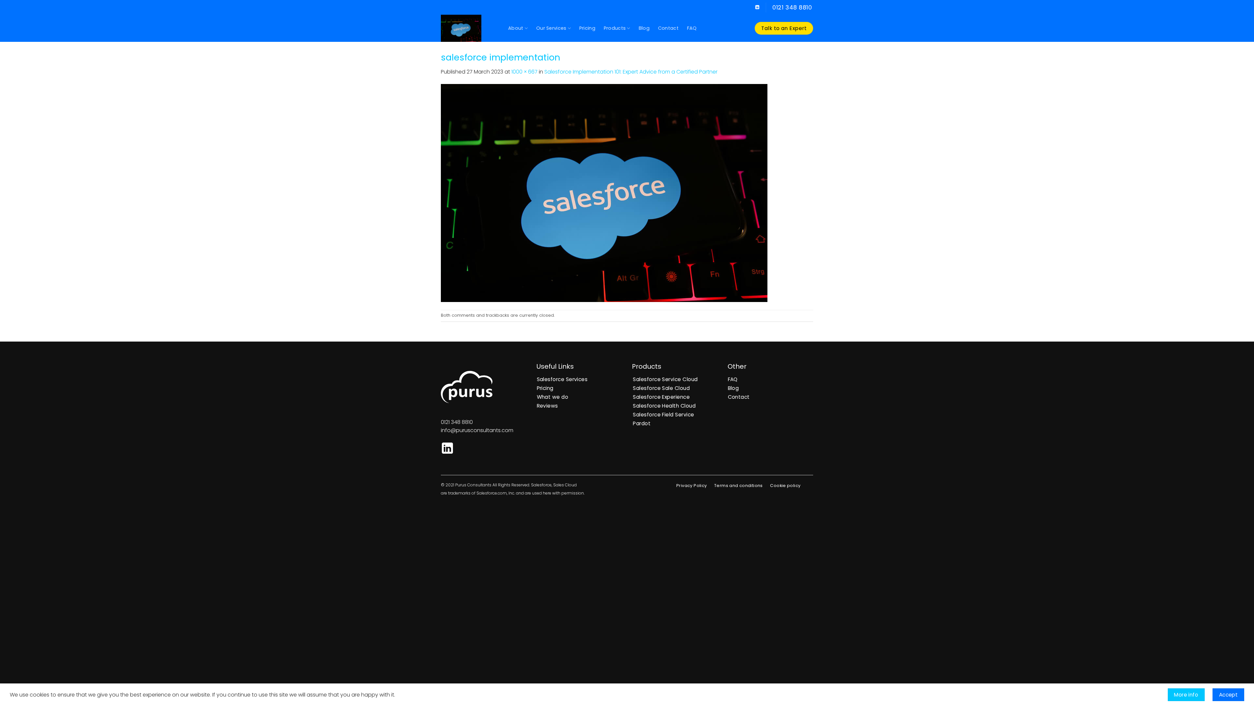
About (515, 28)
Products (615, 28)
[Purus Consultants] (469, 28)
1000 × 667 (524, 72)
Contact (668, 28)
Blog (644, 28)
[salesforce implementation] (604, 192)
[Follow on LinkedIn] (757, 7)
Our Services (551, 28)
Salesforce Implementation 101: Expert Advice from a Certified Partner (630, 72)
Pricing (587, 28)
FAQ (692, 28)
